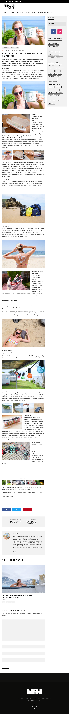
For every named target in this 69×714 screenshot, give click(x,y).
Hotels (28, 12)
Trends (40, 12)
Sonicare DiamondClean (38, 174)
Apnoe (56, 43)
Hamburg (51, 62)
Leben (34, 12)
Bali (57, 46)
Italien (50, 68)
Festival (57, 54)
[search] (64, 24)
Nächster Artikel (32, 519)
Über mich (5, 1)
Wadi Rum (57, 95)
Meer (3, 502)
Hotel (57, 62)
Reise (6, 12)
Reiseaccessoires (6, 47)
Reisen (40, 122)
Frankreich (5, 63)
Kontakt (11, 1)
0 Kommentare (9, 602)
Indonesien (51, 65)
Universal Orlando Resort (55, 92)
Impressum (18, 1)
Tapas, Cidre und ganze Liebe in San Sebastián (31, 522)
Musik (60, 73)
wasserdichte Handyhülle (11, 393)
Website (4, 656)
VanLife (17, 47)
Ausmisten (51, 46)
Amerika (51, 43)
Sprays (30, 232)
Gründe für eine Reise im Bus (15, 522)
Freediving (59, 57)
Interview (59, 65)
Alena (5, 50)
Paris (59, 76)
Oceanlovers (14, 12)
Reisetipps (51, 87)
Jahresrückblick (59, 68)
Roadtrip (17, 61)
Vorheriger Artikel (15, 519)
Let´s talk (48, 12)
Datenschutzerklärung (45, 698)
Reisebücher (52, 84)
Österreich (51, 103)
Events (22, 12)
